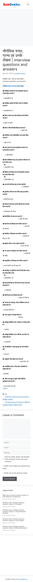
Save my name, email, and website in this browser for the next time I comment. (17, 459)
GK (6, 394)
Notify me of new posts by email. (16, 473)
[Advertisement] (16, 26)
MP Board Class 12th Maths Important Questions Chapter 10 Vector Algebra (13, 519)
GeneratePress (22, 579)
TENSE (5, 388)
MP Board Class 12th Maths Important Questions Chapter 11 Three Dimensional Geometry (14, 511)
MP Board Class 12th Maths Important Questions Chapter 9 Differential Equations (15, 527)
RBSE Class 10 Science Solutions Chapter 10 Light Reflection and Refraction (15, 495)
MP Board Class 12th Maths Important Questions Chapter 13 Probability (13, 503)
